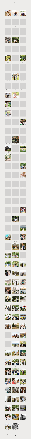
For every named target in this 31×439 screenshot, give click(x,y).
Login (5, 19)
